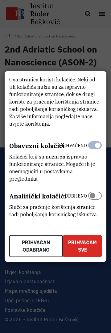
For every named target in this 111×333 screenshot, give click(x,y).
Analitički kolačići (37, 196)
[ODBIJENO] (95, 204)
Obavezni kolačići (37, 146)
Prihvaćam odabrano (36, 246)
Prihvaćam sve (82, 246)
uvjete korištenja (29, 124)
